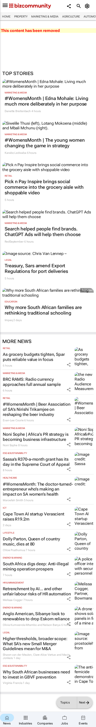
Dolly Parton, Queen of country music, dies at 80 (31, 541)
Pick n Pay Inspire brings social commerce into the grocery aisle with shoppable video (44, 187)
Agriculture (71, 16)
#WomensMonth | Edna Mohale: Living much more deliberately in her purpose (46, 101)
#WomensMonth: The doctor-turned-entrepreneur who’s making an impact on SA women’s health (38, 489)
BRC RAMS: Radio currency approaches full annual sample (32, 382)
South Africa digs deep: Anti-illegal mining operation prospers (36, 566)
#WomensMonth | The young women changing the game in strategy (45, 142)
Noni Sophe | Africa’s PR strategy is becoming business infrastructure (35, 437)
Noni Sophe (10, 445)
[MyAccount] (88, 6)
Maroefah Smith (13, 500)
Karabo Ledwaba (15, 152)
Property (20, 16)
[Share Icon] (68, 364)
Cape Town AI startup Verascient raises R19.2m (33, 516)
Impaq (9, 320)
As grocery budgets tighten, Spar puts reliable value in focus (34, 357)
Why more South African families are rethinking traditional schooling (43, 310)
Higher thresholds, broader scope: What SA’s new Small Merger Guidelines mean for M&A (35, 643)
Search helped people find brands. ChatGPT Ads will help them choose (43, 231)
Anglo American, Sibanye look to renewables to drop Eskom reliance (36, 616)
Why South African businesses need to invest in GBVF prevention (36, 674)
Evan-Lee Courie (13, 420)
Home (6, 16)
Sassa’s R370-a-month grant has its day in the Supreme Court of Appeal (36, 462)
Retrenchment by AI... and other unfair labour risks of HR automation (37, 591)
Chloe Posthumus (14, 550)
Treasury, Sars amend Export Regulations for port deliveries (36, 268)
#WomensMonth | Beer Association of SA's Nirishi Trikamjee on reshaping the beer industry (36, 409)
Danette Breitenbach (18, 111)
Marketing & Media (44, 16)
